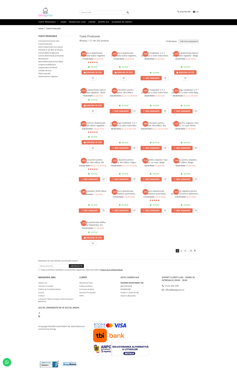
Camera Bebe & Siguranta (48, 53)
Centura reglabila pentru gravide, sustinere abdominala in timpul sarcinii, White (185, 192)
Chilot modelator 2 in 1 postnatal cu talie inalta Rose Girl (154, 54)
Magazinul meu (47, 277)
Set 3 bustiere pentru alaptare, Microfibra (123, 91)
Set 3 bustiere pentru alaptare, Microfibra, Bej (154, 124)
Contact (41, 295)
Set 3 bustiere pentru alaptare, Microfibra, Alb (93, 161)
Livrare (92, 22)
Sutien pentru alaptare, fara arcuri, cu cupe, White (185, 124)
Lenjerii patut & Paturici (47, 67)
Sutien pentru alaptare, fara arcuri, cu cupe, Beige (154, 161)
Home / (41, 28)
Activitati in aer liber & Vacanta (50, 50)
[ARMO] (49, 364)
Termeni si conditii (45, 286)
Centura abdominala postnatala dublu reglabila (93, 54)
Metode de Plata (86, 283)
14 (191, 250)
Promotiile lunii (77, 22)
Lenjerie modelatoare (47, 64)
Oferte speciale (44, 73)
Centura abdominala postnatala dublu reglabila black (124, 54)
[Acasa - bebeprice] (52, 12)
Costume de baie (45, 44)
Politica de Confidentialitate (111, 270)
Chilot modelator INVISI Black (93, 191)
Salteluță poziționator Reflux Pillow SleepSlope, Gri (93, 223)
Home (63, 22)
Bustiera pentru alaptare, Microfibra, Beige (185, 161)
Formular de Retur (86, 289)
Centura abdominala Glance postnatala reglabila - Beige (185, 54)
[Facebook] (39, 313)
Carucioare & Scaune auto (48, 41)
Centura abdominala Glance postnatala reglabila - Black (93, 91)
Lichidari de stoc (44, 70)
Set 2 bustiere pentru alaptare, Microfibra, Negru (123, 161)
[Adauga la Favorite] (93, 78)
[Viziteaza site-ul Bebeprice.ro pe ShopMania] (69, 364)
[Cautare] (127, 12)
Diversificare (43, 58)
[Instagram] (39, 316)
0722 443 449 (172, 285)
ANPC (81, 295)
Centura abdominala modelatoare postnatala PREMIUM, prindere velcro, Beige (123, 192)
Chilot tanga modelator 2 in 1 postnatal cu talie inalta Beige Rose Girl (185, 91)
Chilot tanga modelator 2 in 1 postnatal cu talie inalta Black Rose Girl (123, 124)
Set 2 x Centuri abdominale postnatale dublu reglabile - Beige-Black (93, 124)
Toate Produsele (47, 22)
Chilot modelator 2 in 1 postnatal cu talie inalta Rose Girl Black (154, 91)
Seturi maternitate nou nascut (50, 47)
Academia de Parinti (122, 22)
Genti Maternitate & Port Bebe (50, 61)
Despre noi (103, 22)
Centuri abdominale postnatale (51, 55)
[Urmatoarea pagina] (195, 250)
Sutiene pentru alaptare (48, 76)
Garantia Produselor (87, 292)
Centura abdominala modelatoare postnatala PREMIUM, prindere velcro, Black (154, 192)
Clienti (83, 277)
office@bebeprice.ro (174, 289)
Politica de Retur (86, 286)
